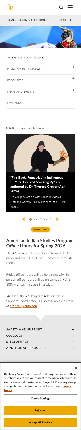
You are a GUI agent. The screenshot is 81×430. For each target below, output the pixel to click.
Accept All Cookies (40, 422)
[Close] (76, 368)
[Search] (59, 7)
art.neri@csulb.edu (23, 306)
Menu (63, 20)
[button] (73, 66)
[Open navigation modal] (68, 7)
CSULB (10, 127)
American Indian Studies (26, 57)
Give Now (14, 103)
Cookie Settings (40, 398)
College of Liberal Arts (32, 127)
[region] (40, 396)
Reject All (40, 410)
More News (40, 229)
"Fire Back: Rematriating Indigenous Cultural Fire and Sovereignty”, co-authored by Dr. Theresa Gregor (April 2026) (38, 184)
